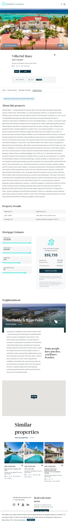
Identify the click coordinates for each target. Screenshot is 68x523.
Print (32, 80)
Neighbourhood (37, 90)
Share (40, 80)
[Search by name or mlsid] (61, 4)
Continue (31, 520)
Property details (12, 90)
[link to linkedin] (28, 504)
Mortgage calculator (25, 90)
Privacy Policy (5, 520)
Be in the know (41, 511)
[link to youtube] (23, 504)
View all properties (21, 438)
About (4, 90)
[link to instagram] (14, 504)
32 (61, 45)
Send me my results (51, 271)
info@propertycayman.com (22, 497)
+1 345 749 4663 (19, 500)
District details (11, 324)
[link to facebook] (18, 504)
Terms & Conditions (20, 520)
